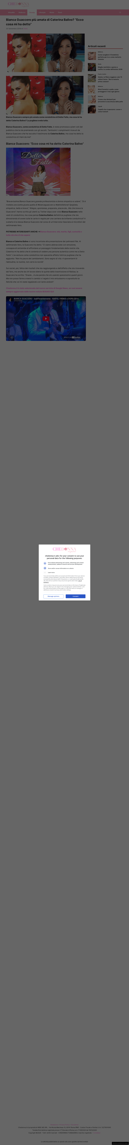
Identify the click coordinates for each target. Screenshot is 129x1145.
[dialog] (64, 572)
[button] (64, 572)
